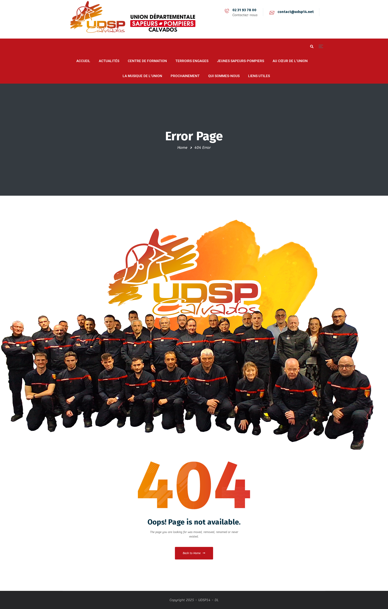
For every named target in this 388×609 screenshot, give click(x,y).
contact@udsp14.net (296, 12)
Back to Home (192, 553)
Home (182, 147)
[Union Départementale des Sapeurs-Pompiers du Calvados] (130, 19)
